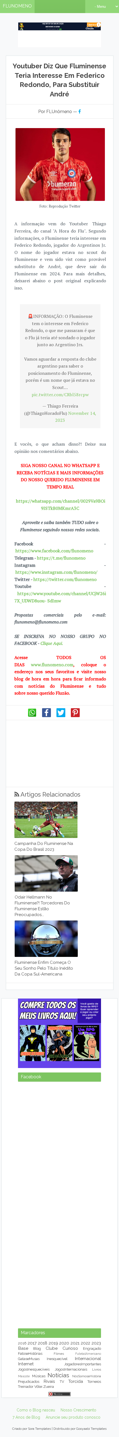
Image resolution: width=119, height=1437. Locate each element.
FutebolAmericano (88, 1353)
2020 (64, 1343)
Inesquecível (57, 1359)
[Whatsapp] (32, 715)
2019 (53, 1343)
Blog (37, 1348)
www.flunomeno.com (52, 665)
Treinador (25, 1386)
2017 (32, 1343)
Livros (96, 1369)
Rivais (49, 1381)
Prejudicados (28, 1381)
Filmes (59, 1354)
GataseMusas (29, 1359)
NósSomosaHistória (86, 1376)
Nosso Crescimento (78, 1410)
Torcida (75, 1381)
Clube (52, 1348)
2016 (22, 1343)
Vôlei (38, 1386)
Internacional (88, 1358)
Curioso (70, 1348)
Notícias (58, 1375)
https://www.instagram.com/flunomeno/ (56, 572)
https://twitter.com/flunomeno (65, 579)
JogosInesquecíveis (34, 1369)
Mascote (24, 1376)
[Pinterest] (75, 715)
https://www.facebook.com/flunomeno (54, 551)
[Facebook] (46, 715)
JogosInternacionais (71, 1369)
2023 (96, 1343)
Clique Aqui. (51, 643)
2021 (75, 1343)
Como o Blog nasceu (36, 1410)
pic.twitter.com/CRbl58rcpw (60, 394)
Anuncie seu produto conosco (73, 1417)
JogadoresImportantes (82, 1364)
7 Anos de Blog (26, 1417)
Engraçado (92, 1348)
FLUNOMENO (17, 6)
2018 (42, 1343)
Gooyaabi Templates (91, 1429)
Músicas (38, 1376)
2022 (85, 1343)
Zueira (48, 1386)
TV (62, 1381)
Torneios (94, 1381)
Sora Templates (39, 1429)
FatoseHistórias (30, 1353)
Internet (26, 1363)
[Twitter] (60, 715)
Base (23, 1348)
